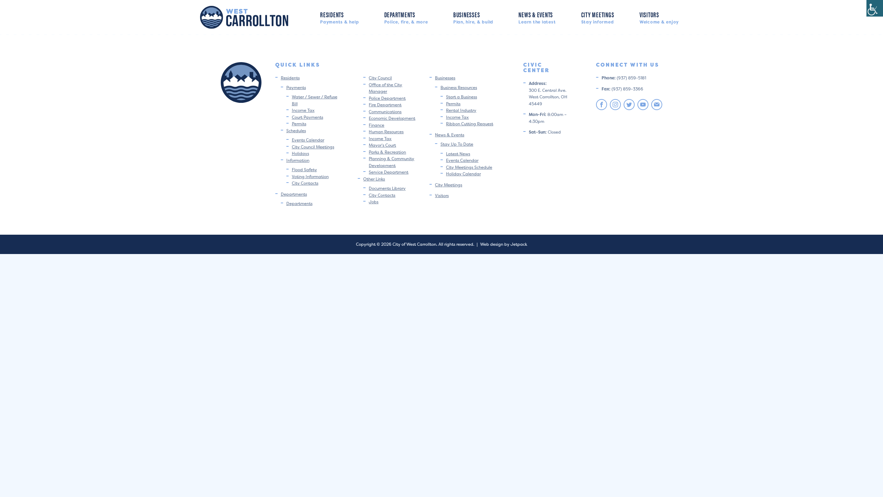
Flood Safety (304, 170)
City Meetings (597, 17)
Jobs (373, 202)
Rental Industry (461, 110)
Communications (385, 112)
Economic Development (392, 118)
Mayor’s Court (382, 145)
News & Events (537, 17)
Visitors (659, 17)
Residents (339, 17)
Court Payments (307, 117)
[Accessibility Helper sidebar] (874, 8)
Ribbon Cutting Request (469, 124)
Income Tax (303, 110)
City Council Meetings (313, 147)
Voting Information (310, 176)
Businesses (473, 17)
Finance (376, 125)
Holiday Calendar (463, 174)
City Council (380, 78)
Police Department (387, 98)
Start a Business (461, 97)
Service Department (388, 172)
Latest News (458, 154)
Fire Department (385, 105)
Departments (406, 17)
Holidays (300, 153)
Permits (299, 124)
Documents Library (387, 188)
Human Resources (386, 132)
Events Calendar (308, 140)
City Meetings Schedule (469, 167)
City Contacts (305, 183)
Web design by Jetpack (503, 244)
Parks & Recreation (387, 152)
